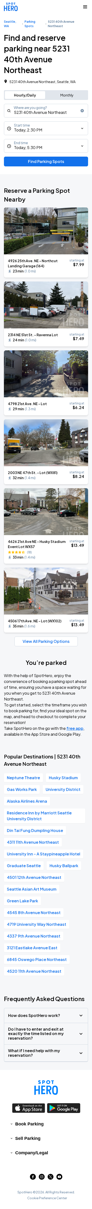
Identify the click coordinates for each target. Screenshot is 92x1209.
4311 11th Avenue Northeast (33, 842)
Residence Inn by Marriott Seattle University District (39, 815)
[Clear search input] (82, 111)
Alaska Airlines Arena (27, 801)
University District (63, 789)
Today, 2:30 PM (28, 129)
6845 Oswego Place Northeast (37, 959)
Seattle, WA (10, 24)
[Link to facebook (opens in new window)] (33, 1178)
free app (74, 728)
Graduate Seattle (24, 865)
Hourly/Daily (25, 95)
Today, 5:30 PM (28, 147)
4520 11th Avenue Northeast (34, 971)
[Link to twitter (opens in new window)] (50, 1178)
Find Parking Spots (46, 161)
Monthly (67, 95)
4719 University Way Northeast (36, 924)
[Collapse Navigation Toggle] (85, 7)
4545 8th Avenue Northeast (34, 912)
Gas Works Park (22, 789)
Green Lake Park (22, 900)
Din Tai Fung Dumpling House (35, 830)
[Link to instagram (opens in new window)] (42, 1178)
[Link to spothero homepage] (46, 1087)
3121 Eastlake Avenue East (32, 947)
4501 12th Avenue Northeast (34, 877)
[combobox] (46, 111)
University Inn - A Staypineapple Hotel (43, 853)
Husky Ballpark (64, 865)
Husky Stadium (63, 777)
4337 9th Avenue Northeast (33, 936)
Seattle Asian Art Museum (31, 889)
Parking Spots (30, 24)
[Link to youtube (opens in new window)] (59, 1178)
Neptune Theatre (23, 777)
